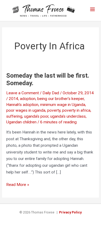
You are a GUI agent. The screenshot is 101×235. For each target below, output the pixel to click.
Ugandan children (21, 122)
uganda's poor (36, 116)
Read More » (17, 185)
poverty (53, 110)
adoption (27, 98)
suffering (14, 116)
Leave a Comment (22, 93)
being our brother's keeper (60, 98)
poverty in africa (76, 110)
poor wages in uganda (25, 110)
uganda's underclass (68, 116)
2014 (13, 98)
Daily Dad (50, 93)
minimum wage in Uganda (62, 104)
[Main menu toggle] (92, 9)
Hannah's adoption (22, 104)
